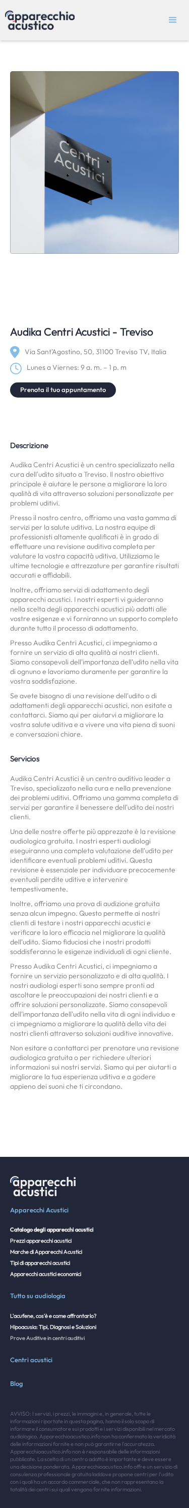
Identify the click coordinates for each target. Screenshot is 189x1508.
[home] (37, 20)
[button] (173, 20)
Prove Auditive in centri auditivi (47, 1338)
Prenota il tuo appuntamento (63, 389)
